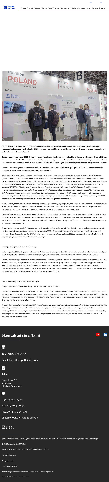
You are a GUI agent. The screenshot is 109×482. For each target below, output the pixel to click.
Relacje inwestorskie (81, 8)
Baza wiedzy (53, 8)
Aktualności (65, 8)
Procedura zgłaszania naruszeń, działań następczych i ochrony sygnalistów (28, 472)
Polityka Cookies (8, 461)
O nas (23, 8)
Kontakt (103, 8)
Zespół (30, 8)
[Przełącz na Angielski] (94, 2)
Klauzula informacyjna (9, 466)
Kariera (95, 8)
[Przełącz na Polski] (103, 2)
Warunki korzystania (9, 455)
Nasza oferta (41, 8)
